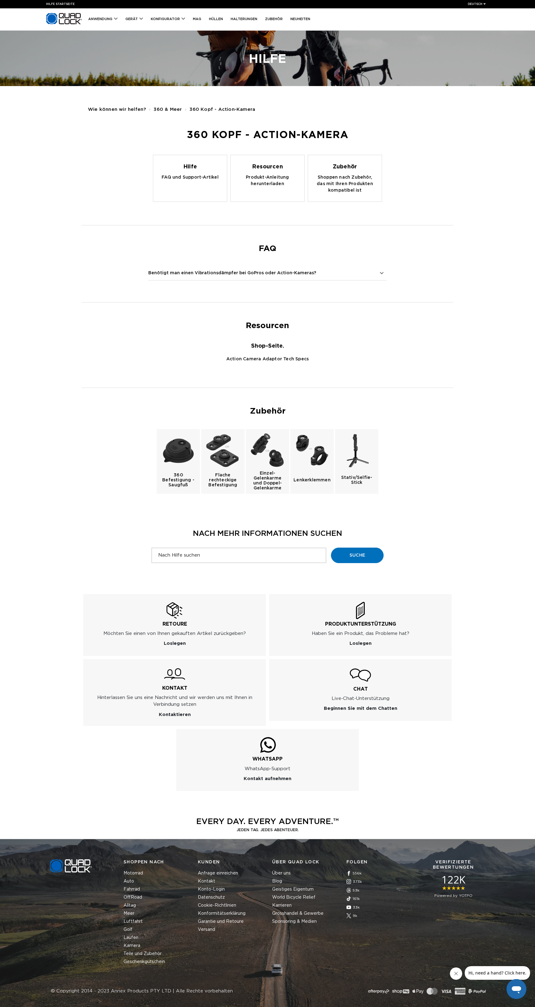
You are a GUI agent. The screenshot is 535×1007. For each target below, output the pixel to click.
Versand (206, 929)
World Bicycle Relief (293, 897)
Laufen (131, 937)
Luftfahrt (133, 921)
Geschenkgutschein (144, 962)
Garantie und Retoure (221, 921)
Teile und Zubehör (143, 954)
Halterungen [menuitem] (244, 19)
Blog (277, 881)
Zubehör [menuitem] (274, 19)
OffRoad (133, 897)
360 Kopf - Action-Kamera (222, 109)
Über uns (281, 873)
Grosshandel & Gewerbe (298, 913)
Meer (129, 913)
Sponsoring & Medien (294, 921)
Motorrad (133, 873)
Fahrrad (132, 889)
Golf (128, 929)
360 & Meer (168, 109)
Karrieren (282, 905)
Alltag (130, 905)
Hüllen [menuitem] (216, 19)
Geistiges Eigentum (293, 889)
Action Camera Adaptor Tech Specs (267, 359)
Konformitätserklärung (222, 913)
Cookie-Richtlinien (217, 905)
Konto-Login (211, 889)
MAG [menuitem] (197, 19)
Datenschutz (211, 897)
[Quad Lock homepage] (64, 24)
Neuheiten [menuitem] (300, 19)
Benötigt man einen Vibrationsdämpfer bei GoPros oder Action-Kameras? (232, 273)
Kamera (132, 946)
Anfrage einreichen (218, 873)
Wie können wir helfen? (117, 109)
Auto (129, 881)
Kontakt (206, 881)
